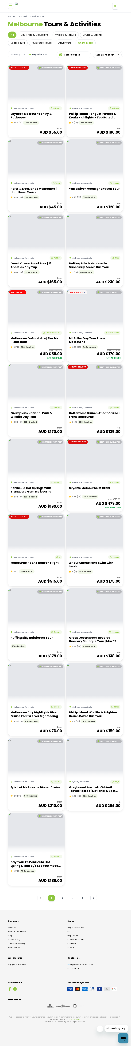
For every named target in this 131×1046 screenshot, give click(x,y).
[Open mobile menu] (10, 6)
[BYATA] (50, 1006)
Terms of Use (14, 947)
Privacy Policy (14, 939)
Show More (85, 43)
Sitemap (71, 947)
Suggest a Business (17, 964)
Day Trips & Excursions (34, 35)
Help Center (72, 935)
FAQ (69, 931)
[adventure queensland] (63, 1006)
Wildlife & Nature (65, 35)
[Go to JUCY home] (19, 6)
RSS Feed (71, 943)
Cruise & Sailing (92, 35)
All (12, 35)
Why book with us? (75, 927)
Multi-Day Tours (42, 43)
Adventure (65, 43)
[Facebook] (10, 989)
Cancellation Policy (16, 943)
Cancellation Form (75, 939)
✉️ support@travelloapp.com (80, 964)
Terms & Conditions (17, 931)
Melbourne (38, 16)
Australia (23, 16)
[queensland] (78, 1006)
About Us (12, 927)
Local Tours (18, 43)
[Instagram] (15, 989)
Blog (10, 935)
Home (11, 16)
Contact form (73, 968)
